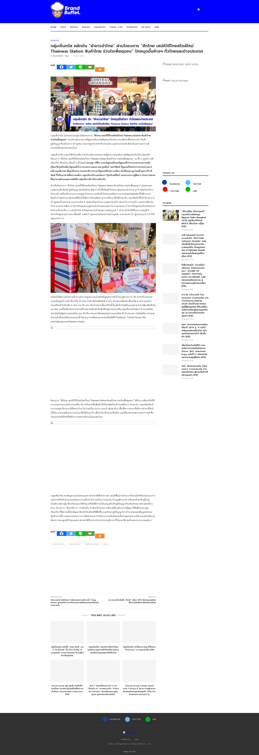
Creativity (100, 27)
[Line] (80, 67)
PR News (146, 27)
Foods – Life (116, 27)
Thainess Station (92, 544)
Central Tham (74, 544)
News (63, 27)
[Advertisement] (103, 570)
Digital (74, 27)
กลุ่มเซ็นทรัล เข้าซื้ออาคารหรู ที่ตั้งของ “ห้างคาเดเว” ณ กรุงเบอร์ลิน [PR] (139, 648)
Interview (132, 27)
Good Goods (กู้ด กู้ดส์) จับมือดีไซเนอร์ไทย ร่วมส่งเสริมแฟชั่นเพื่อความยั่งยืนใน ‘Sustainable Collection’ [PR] (67, 690)
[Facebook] (61, 67)
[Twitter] (71, 67)
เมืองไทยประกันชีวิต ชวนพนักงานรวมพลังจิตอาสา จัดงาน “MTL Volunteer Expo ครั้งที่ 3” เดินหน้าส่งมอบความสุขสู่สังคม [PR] (194, 351)
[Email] (90, 67)
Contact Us (125, 739)
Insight (86, 27)
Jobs (156, 27)
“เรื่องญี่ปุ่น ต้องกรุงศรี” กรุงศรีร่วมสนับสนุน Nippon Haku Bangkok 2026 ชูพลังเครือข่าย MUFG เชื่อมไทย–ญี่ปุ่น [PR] (194, 219)
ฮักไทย (105, 544)
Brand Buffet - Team (61, 56)
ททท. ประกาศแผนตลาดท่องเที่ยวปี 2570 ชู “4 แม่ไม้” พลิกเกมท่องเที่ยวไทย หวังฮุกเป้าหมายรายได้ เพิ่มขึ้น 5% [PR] (195, 330)
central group (58, 544)
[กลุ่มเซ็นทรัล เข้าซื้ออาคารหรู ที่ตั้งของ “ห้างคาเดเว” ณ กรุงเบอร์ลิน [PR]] (139, 632)
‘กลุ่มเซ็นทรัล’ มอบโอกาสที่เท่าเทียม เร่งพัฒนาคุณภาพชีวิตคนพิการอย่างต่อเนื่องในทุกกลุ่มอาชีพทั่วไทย (103, 650)
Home (54, 27)
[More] (101, 67)
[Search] (207, 27)
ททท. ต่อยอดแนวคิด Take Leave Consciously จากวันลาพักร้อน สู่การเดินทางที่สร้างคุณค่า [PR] (195, 371)
